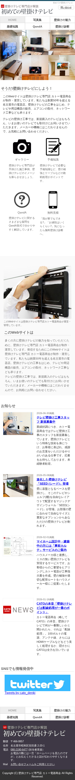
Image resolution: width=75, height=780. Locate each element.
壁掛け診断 (62, 26)
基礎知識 (12, 26)
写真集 (37, 19)
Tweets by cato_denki (20, 693)
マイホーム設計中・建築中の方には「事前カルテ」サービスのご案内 (53, 545)
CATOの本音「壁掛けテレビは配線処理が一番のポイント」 (54, 608)
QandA (37, 26)
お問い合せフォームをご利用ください (33, 764)
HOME (12, 19)
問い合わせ (66, 7)
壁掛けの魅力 (62, 19)
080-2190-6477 (19, 749)
